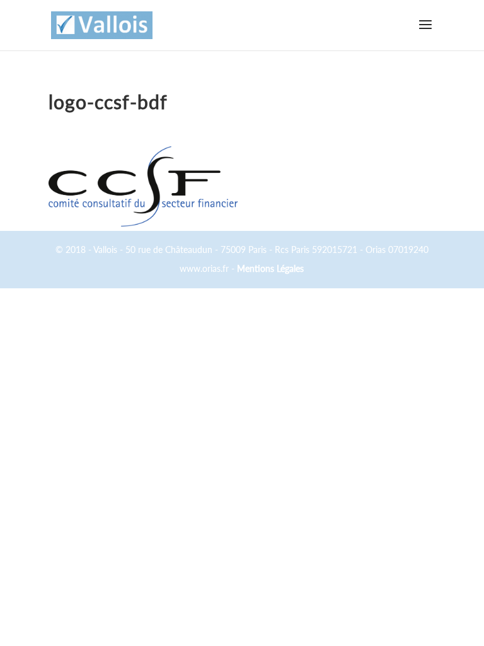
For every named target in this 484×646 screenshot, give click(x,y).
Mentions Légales (270, 268)
